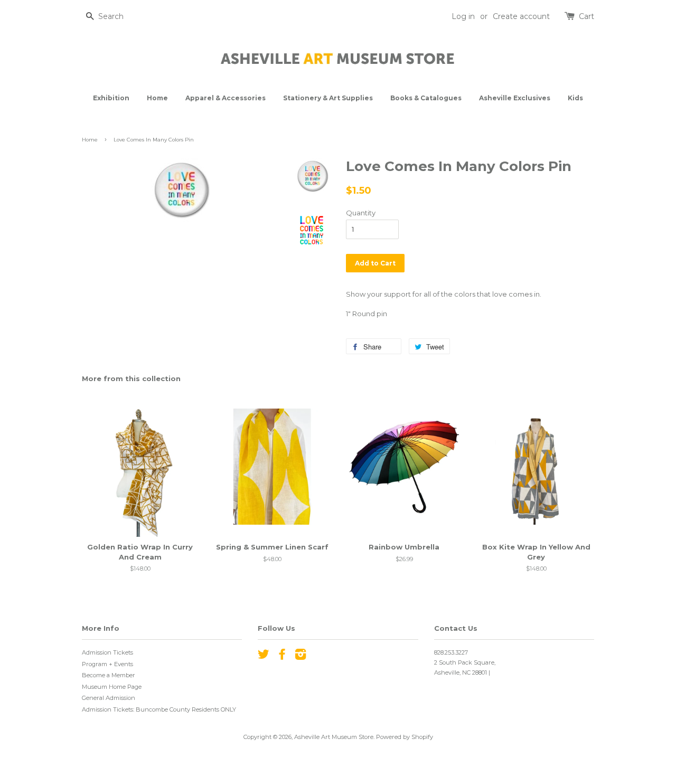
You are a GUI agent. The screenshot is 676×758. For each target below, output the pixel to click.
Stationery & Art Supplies (328, 98)
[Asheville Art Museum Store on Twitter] (263, 656)
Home (157, 98)
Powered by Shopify (404, 737)
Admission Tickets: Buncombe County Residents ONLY (159, 709)
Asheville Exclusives (514, 98)
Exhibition (111, 98)
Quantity (360, 213)
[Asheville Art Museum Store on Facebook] (282, 656)
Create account (521, 16)
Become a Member (108, 675)
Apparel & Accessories (225, 98)
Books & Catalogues (426, 98)
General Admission (108, 698)
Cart (586, 16)
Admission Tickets (107, 652)
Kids (575, 98)
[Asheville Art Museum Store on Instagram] (300, 656)
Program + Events (107, 664)
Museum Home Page (112, 686)
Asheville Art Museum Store (333, 737)
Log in (463, 16)
